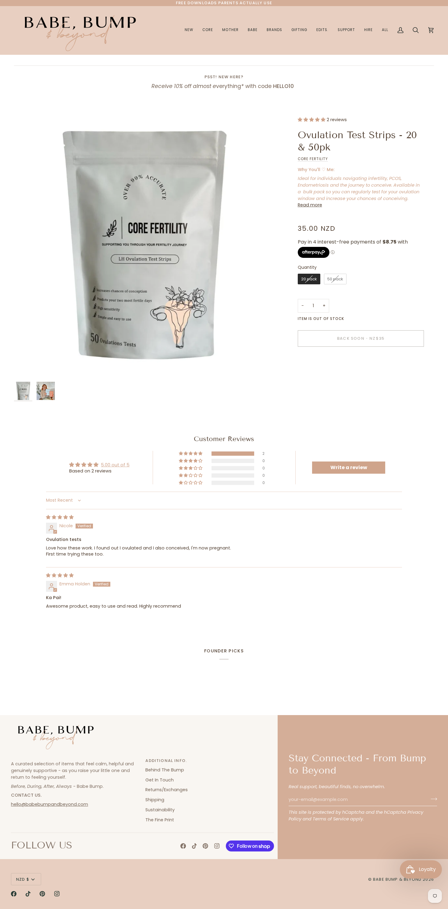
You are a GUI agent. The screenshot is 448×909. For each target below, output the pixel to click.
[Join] (432, 799)
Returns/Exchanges (166, 790)
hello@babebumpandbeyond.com (49, 804)
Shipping (154, 800)
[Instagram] (217, 846)
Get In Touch (159, 780)
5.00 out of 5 (115, 465)
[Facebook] (183, 846)
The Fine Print (159, 820)
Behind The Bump (164, 770)
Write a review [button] (348, 467)
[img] (60, 517)
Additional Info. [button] (166, 760)
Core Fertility (313, 158)
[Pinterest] (205, 846)
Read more (310, 205)
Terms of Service (331, 819)
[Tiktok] (194, 846)
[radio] (309, 279)
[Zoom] (145, 248)
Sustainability (160, 810)
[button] (230, 30)
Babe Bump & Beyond (397, 879)
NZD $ (22, 879)
